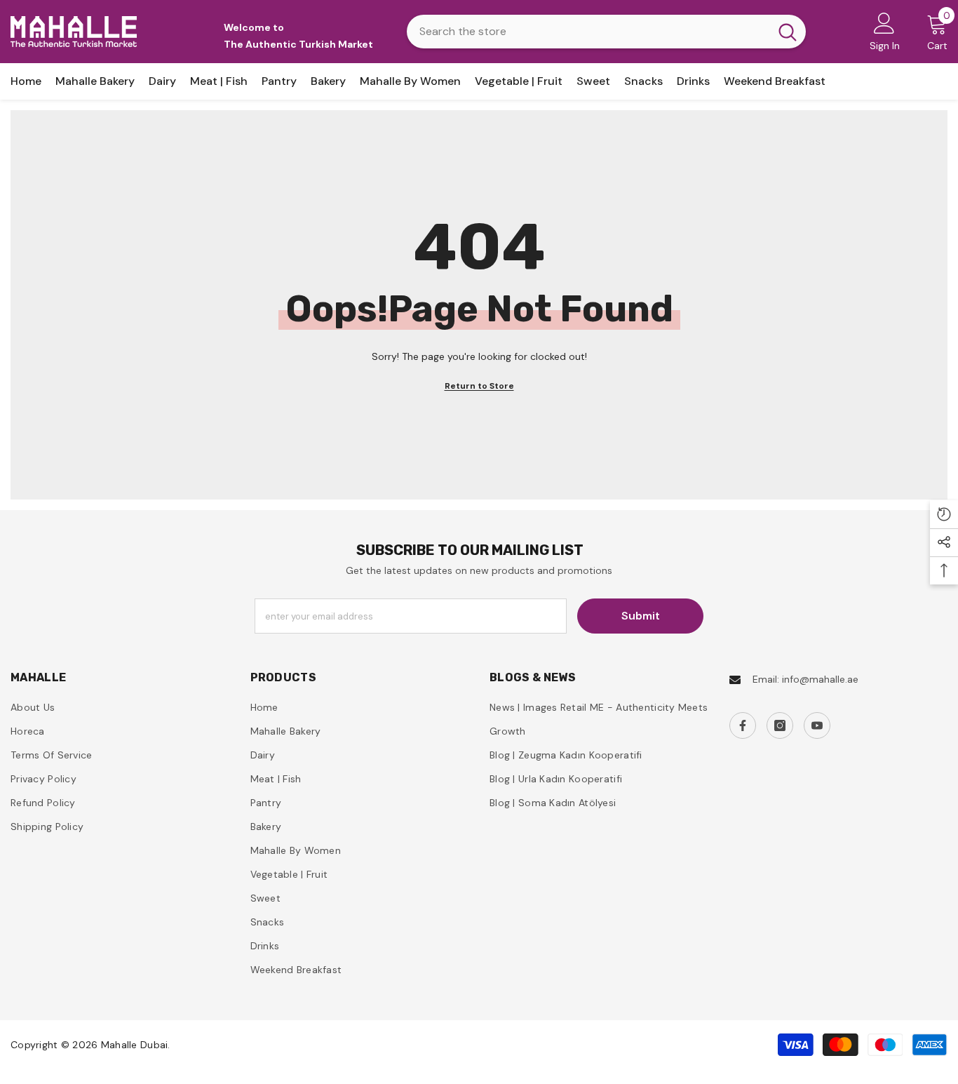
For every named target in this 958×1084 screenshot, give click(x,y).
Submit (640, 615)
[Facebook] (742, 725)
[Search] (606, 31)
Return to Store (479, 386)
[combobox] (588, 31)
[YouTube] (817, 725)
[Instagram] (780, 725)
